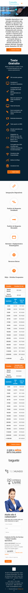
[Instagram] (14, 590)
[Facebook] (5, 589)
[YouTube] (7, 589)
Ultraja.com (20, 589)
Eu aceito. (8, 561)
